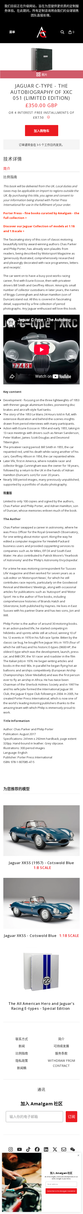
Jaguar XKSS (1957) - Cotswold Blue (41, 865)
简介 (61, 1039)
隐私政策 (21, 1060)
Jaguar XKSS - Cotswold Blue (41, 935)
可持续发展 (61, 1046)
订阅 (71, 1116)
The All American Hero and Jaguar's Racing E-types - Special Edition (41, 1006)
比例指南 (21, 1053)
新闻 (22, 1046)
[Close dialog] (78, 1155)
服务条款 (61, 1053)
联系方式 (21, 1039)
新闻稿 (21, 1068)
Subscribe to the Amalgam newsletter (61, 1191)
